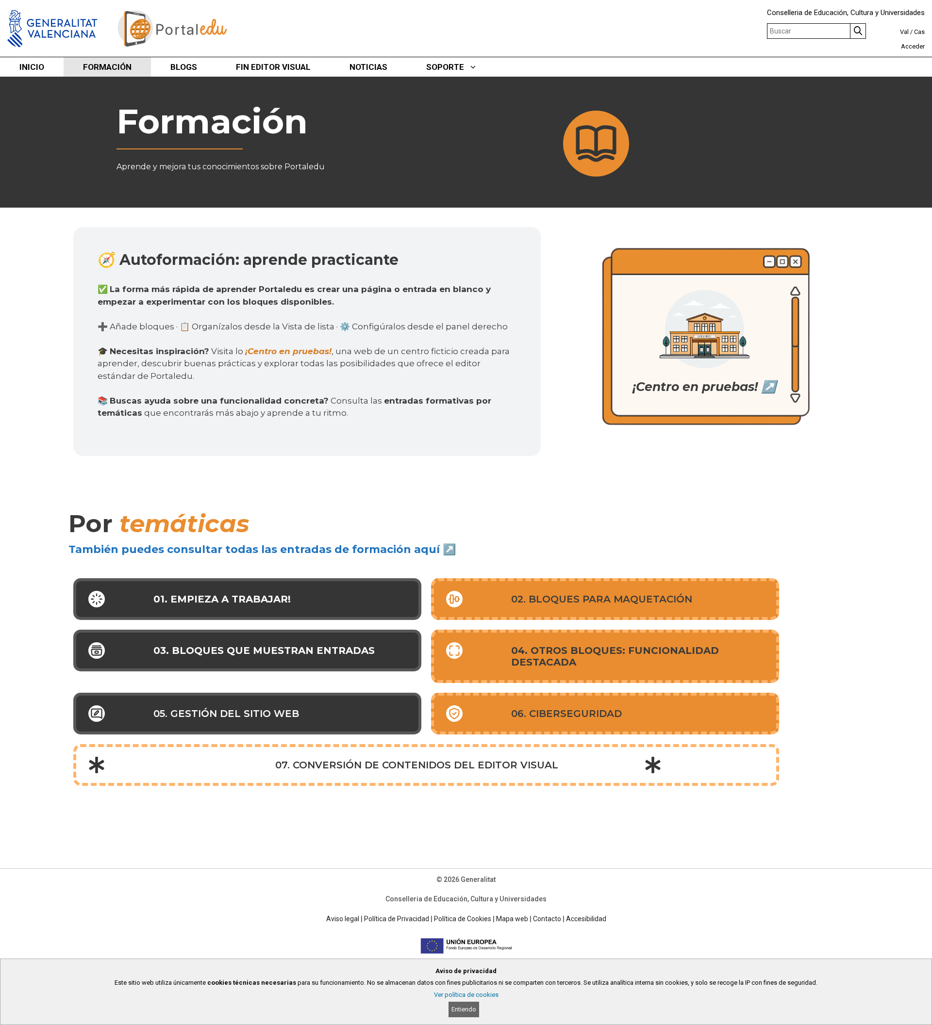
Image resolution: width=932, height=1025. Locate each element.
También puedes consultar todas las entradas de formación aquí (254, 549)
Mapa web (512, 919)
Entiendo (463, 1009)
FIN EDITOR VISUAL (273, 67)
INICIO (31, 67)
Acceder (913, 46)
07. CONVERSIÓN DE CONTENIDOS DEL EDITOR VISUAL (416, 765)
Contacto (547, 919)
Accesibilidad (586, 919)
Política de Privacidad (396, 919)
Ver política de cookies (466, 994)
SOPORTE (445, 67)
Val (904, 31)
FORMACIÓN (107, 67)
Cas (919, 31)
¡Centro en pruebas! (288, 351)
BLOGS (183, 67)
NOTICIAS (368, 67)
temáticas (184, 523)
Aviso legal (342, 919)
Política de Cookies (462, 919)
